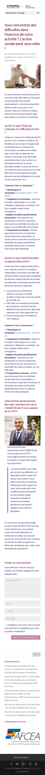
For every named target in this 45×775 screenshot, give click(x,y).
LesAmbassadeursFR (16, 54)
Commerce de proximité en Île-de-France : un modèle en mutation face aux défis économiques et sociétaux (21, 669)
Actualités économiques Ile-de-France (19, 57)
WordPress (24, 771)
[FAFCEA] (23, 745)
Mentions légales (21, 757)
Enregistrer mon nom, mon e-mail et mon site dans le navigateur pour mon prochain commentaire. (22, 628)
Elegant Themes (22, 768)
